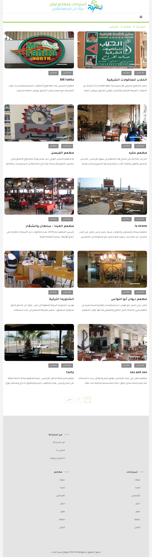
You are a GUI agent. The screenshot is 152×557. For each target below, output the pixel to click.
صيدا (137, 488)
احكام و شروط (57, 458)
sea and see (138, 372)
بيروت (137, 480)
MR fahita (67, 80)
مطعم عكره (138, 153)
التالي (69, 400)
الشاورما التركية (61, 299)
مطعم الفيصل (62, 153)
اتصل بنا (60, 450)
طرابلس (140, 73)
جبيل (137, 504)
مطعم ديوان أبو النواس (129, 299)
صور (138, 512)
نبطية (137, 520)
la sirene (141, 226)
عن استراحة (59, 442)
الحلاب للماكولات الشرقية (127, 80)
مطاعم (126, 73)
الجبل (137, 527)
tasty (70, 372)
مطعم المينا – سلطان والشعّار (50, 226)
